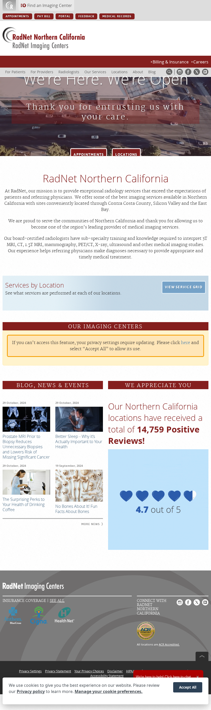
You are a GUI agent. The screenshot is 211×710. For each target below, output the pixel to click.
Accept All (187, 687)
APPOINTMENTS (17, 16)
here (185, 342)
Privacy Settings (30, 671)
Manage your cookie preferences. (109, 691)
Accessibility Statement (107, 676)
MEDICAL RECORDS (116, 16)
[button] (88, 154)
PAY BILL (43, 16)
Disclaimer (115, 671)
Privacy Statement (58, 671)
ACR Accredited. (169, 644)
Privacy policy (31, 691)
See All (57, 601)
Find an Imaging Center (49, 5)
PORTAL (64, 16)
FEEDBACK (86, 16)
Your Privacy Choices (89, 671)
